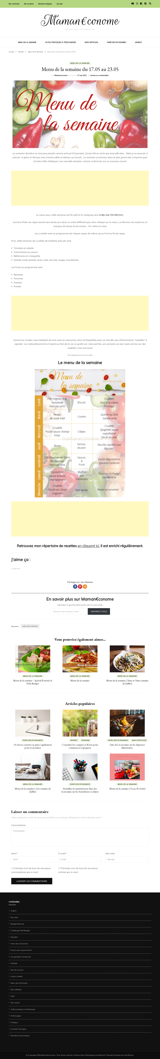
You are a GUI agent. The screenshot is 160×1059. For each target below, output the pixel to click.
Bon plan (14, 917)
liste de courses (17, 970)
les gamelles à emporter (21, 957)
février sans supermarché (21, 950)
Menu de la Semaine (27, 42)
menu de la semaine (30, 626)
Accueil (59, 4)
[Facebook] (75, 586)
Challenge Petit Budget (20, 930)
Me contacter (14, 4)
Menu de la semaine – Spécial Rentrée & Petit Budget (32, 682)
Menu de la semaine (80, 680)
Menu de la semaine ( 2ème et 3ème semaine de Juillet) (127, 682)
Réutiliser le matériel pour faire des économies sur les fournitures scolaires (80, 790)
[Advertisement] (80, 188)
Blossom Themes (105, 1055)
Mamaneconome (60, 75)
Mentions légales (45, 4)
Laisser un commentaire (99, 75)
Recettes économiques (20, 1035)
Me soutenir (29, 4)
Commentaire (18, 825)
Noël (12, 996)
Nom (14, 853)
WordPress (129, 1055)
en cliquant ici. (89, 546)
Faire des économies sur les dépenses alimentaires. (127, 746)
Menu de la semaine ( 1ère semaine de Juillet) (33, 790)
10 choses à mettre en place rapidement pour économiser (33, 746)
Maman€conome (80, 20)
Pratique (14, 1022)
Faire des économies (116, 42)
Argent (138, 42)
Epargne (86, 740)
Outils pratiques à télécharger (60, 42)
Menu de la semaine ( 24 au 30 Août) (127, 788)
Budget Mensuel (17, 924)
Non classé (15, 1003)
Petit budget (16, 1016)
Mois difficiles (91, 42)
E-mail (62, 853)
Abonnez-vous (99, 611)
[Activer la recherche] (150, 3)
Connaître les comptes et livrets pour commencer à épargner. (80, 746)
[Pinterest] (80, 586)
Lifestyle (14, 963)
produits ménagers (18, 1029)
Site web (110, 853)
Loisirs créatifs (16, 976)
